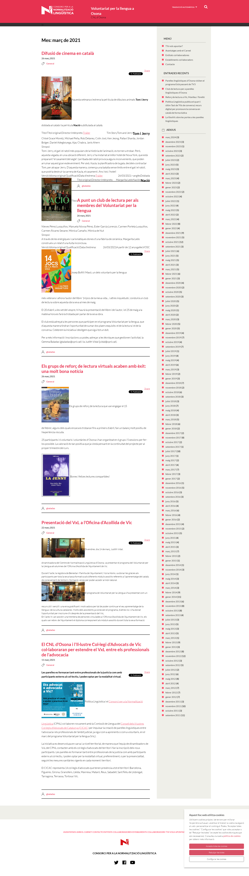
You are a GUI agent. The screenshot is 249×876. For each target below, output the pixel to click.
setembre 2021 (172, 246)
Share (147, 70)
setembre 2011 (172, 715)
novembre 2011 (173, 706)
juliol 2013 (170, 619)
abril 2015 (170, 546)
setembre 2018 (172, 396)
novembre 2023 (173, 146)
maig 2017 (170, 460)
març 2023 (170, 178)
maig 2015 (170, 542)
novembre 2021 (173, 237)
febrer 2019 (171, 373)
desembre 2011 (173, 701)
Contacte (170, 64)
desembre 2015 (173, 524)
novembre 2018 (173, 387)
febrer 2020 (171, 323)
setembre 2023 (172, 155)
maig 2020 (170, 310)
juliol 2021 (170, 251)
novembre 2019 (173, 337)
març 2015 (170, 551)
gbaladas (86, 185)
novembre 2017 (173, 437)
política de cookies (232, 836)
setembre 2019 (172, 346)
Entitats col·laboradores (177, 55)
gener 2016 (171, 519)
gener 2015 (171, 560)
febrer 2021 (171, 273)
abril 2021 (170, 264)
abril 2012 (170, 683)
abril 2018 (170, 415)
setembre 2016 (172, 496)
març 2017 (170, 469)
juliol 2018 (170, 401)
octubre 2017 (172, 442)
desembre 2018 (173, 383)
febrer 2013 (171, 642)
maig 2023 (170, 169)
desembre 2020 (173, 282)
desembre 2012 (173, 651)
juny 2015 (170, 537)
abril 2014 (170, 583)
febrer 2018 (171, 424)
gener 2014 (171, 596)
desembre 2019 (173, 333)
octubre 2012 (172, 660)
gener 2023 (171, 187)
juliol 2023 (170, 160)
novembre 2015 (173, 528)
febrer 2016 (171, 515)
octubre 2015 (172, 533)
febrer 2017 (171, 474)
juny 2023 (170, 164)
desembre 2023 (173, 141)
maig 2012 (170, 678)
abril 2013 (170, 633)
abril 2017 (170, 464)
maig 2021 (170, 260)
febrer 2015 (171, 556)
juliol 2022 (170, 201)
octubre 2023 (172, 151)
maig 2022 (170, 210)
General (50, 63)
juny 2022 (170, 205)
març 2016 (170, 510)
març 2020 (170, 319)
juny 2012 (170, 674)
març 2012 (170, 687)
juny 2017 (170, 455)
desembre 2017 (173, 433)
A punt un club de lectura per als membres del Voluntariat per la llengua (107, 205)
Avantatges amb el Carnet (178, 50)
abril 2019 (170, 364)
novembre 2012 (173, 656)
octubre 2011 (172, 710)
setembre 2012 (172, 665)
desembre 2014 (173, 565)
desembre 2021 (173, 232)
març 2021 (170, 269)
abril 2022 (170, 214)
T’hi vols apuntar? (174, 46)
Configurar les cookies (216, 859)
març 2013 (170, 637)
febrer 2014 (171, 592)
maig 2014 (170, 578)
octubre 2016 (172, 492)
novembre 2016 (173, 487)
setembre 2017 (172, 446)
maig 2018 (170, 410)
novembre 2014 (173, 569)
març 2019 (170, 369)
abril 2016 (170, 505)
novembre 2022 (173, 191)
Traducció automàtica (183, 7)
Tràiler (86, 132)
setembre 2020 (172, 296)
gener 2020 (171, 328)
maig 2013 (170, 628)
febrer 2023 (171, 182)
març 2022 (170, 219)
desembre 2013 (173, 601)
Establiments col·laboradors (179, 59)
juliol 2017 (170, 451)
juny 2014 (170, 574)
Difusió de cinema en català (68, 53)
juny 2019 (170, 355)
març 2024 (170, 137)
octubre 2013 (172, 610)
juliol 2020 (170, 301)
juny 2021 (170, 255)
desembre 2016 (173, 483)
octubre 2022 (172, 196)
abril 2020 (170, 314)
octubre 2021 (172, 242)
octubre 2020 (172, 292)
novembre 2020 (173, 287)
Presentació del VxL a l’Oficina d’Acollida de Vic (87, 522)
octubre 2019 (172, 342)
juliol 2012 (170, 669)
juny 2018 (170, 405)
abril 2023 (170, 173)
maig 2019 (170, 360)
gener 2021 (171, 278)
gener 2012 (171, 697)
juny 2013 (170, 624)
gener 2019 (171, 378)
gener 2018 (171, 428)
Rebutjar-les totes (216, 852)
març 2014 (170, 587)
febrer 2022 (171, 223)
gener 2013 (171, 647)
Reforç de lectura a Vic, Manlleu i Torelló (185, 97)
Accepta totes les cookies (216, 846)
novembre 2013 (173, 606)
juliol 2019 (170, 351)
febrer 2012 (171, 692)
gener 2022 (171, 228)
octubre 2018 (172, 392)
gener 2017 (171, 478)
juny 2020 (170, 305)
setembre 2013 (172, 615)
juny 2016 (170, 501)
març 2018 (170, 419)
